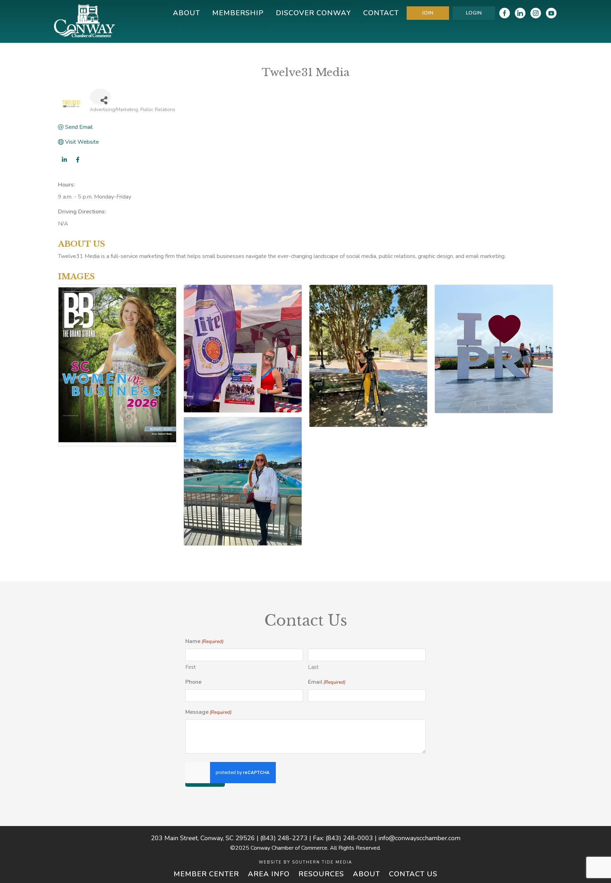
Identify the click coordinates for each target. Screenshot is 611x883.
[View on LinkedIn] (64, 164)
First (190, 667)
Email (326, 682)
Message (208, 712)
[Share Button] (100, 97)
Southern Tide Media (322, 862)
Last (313, 667)
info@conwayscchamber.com (419, 838)
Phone (193, 682)
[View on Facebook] (77, 164)
